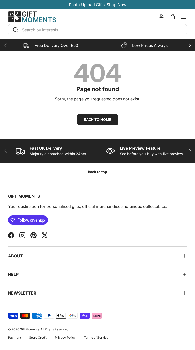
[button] (172, 16)
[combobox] (97, 29)
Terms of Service (96, 337)
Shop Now (116, 4)
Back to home (97, 119)
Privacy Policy (65, 337)
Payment (14, 337)
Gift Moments (29, 329)
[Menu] (183, 16)
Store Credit (38, 337)
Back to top (97, 172)
